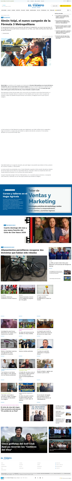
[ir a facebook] (35, 478)
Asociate (66, 5)
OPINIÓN (27, 10)
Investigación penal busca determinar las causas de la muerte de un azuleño (8, 333)
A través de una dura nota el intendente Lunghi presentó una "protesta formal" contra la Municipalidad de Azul (27, 375)
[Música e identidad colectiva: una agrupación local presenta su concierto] (9, 343)
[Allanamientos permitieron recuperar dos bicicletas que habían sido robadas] (24, 268)
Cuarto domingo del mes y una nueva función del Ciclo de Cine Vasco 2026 (15, 230)
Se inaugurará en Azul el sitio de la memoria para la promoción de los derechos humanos (56, 272)
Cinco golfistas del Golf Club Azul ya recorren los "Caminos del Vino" (19, 446)
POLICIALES (23, 10)
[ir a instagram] (42, 478)
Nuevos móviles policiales (26, 351)
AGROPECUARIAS (33, 10)
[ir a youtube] (40, 478)
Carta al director (59, 464)
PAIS (48, 10)
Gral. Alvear (37, 1)
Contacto (58, 468)
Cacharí (32, 1)
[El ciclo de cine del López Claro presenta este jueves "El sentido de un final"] (38, 412)
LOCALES (9, 10)
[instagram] (70, 1)
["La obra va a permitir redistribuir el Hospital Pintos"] (45, 343)
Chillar (42, 1)
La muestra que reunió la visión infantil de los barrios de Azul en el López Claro (44, 333)
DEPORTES (18, 10)
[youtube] (68, 1)
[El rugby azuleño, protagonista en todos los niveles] (45, 289)
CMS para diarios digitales (67, 478)
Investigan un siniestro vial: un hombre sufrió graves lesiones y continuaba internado (60, 407)
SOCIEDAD (13, 10)
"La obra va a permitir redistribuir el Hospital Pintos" (43, 353)
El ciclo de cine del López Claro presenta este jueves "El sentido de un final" (63, 37)
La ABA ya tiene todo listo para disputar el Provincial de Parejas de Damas (60, 264)
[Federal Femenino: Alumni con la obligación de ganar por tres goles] (27, 289)
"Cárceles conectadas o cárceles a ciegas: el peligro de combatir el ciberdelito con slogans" (63, 32)
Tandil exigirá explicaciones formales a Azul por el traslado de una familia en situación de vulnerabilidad (60, 414)
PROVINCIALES (43, 10)
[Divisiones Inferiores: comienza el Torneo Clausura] (9, 289)
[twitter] (66, 1)
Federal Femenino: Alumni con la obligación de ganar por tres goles (26, 298)
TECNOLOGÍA (52, 10)
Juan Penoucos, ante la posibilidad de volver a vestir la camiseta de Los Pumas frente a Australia (60, 420)
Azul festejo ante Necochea (55, 278)
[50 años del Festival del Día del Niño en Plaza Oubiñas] (27, 323)
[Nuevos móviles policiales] (27, 343)
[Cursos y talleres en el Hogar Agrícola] (48, 200)
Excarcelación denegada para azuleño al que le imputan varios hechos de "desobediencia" (63, 21)
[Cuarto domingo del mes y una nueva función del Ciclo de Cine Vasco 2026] (48, 230)
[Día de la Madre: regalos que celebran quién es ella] (45, 363)
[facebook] (64, 1)
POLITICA (38, 10)
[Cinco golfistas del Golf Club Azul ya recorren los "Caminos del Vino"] (24, 440)
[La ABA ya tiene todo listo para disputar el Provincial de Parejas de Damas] (60, 253)
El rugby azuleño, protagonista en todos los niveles (44, 298)
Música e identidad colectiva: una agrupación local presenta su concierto (9, 353)
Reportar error (59, 466)
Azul (28, 1)
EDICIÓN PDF (58, 10)
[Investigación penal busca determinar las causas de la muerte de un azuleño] (9, 323)
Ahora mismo (3, 10)
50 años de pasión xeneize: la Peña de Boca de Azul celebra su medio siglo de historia (63, 27)
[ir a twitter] (38, 478)
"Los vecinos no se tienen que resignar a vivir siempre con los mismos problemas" (62, 16)
